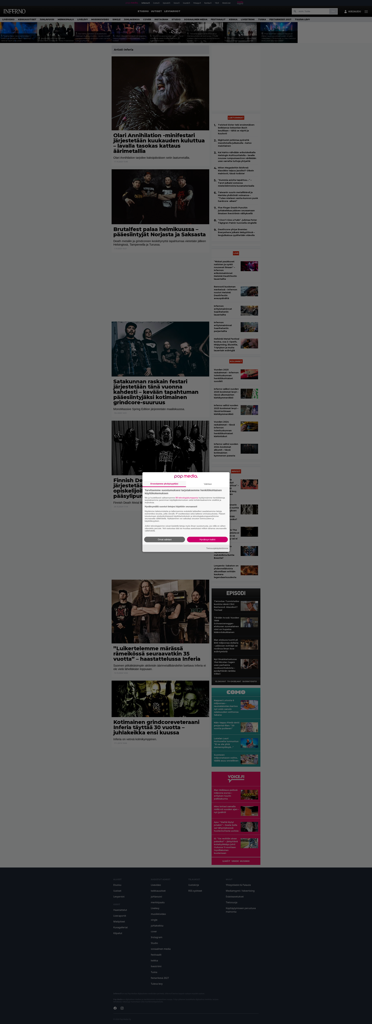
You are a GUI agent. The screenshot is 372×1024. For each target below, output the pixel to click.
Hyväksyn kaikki (207, 539)
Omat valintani (164, 539)
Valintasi (208, 484)
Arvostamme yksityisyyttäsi (164, 483)
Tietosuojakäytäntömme (217, 548)
